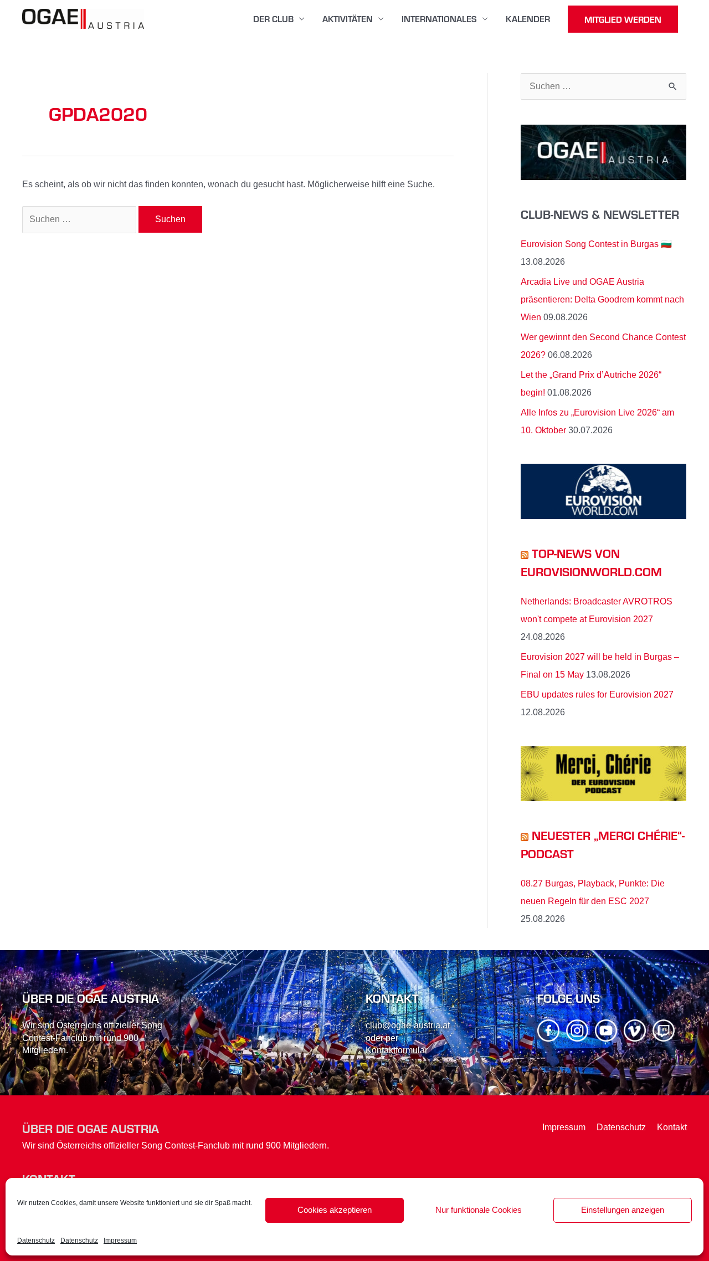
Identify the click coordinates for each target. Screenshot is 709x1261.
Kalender (528, 18)
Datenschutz (36, 1240)
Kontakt (672, 1127)
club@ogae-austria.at (408, 1025)
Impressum (120, 1240)
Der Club (273, 18)
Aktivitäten (347, 18)
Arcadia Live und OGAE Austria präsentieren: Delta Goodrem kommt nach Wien (602, 299)
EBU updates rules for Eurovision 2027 (597, 694)
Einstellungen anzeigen (622, 1209)
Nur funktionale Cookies (478, 1209)
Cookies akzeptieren (334, 1209)
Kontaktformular (397, 1050)
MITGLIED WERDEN (622, 19)
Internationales (439, 18)
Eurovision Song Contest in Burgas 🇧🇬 (596, 244)
